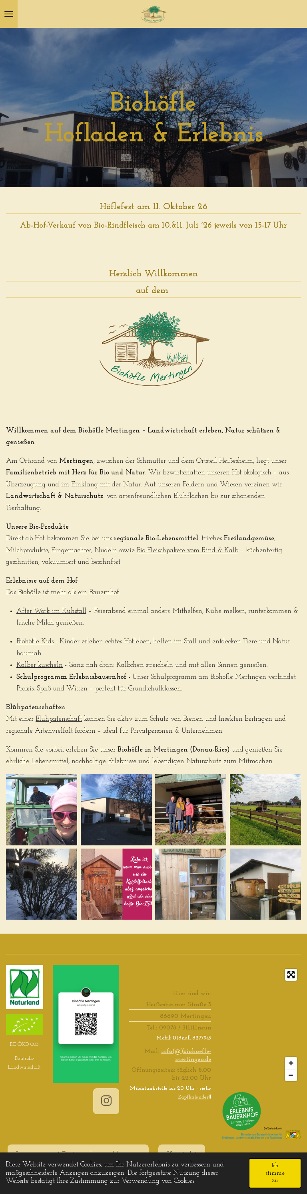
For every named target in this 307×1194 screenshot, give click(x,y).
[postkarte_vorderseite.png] (116, 884)
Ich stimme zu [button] (275, 1173)
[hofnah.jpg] (116, 809)
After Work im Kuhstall (51, 611)
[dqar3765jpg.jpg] (265, 809)
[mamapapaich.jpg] (191, 809)
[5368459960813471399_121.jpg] (191, 884)
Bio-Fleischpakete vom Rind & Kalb (187, 550)
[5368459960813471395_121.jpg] (265, 884)
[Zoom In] (291, 1063)
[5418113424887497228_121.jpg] (41, 884)
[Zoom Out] (291, 1075)
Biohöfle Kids (35, 641)
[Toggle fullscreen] (291, 975)
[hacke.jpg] (41, 809)
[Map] (261, 1025)
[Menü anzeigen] (9, 14)
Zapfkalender (193, 1097)
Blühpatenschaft (59, 719)
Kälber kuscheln (39, 665)
